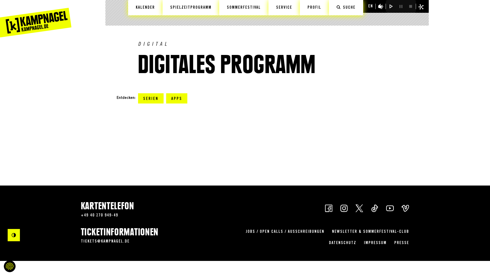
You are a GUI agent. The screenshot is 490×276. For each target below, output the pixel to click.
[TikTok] (374, 208)
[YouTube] (390, 208)
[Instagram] (344, 208)
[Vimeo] (405, 208)
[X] (359, 208)
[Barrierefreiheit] (381, 6)
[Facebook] (329, 208)
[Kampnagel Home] (35, 18)
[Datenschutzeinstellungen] (10, 266)
